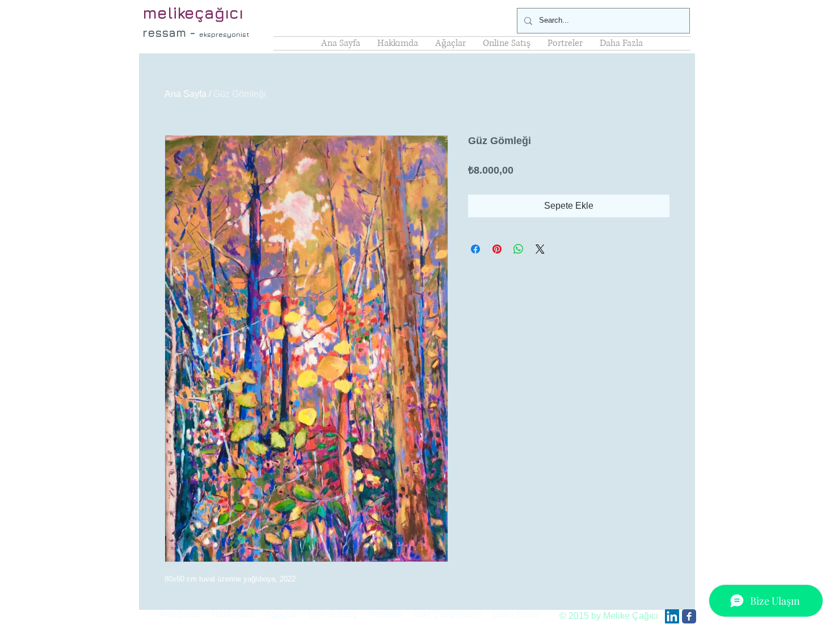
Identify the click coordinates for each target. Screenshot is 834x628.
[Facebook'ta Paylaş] (475, 249)
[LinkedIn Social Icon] (672, 616)
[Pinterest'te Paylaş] (497, 249)
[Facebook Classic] (689, 616)
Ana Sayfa (186, 94)
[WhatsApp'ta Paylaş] (518, 249)
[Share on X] (540, 249)
